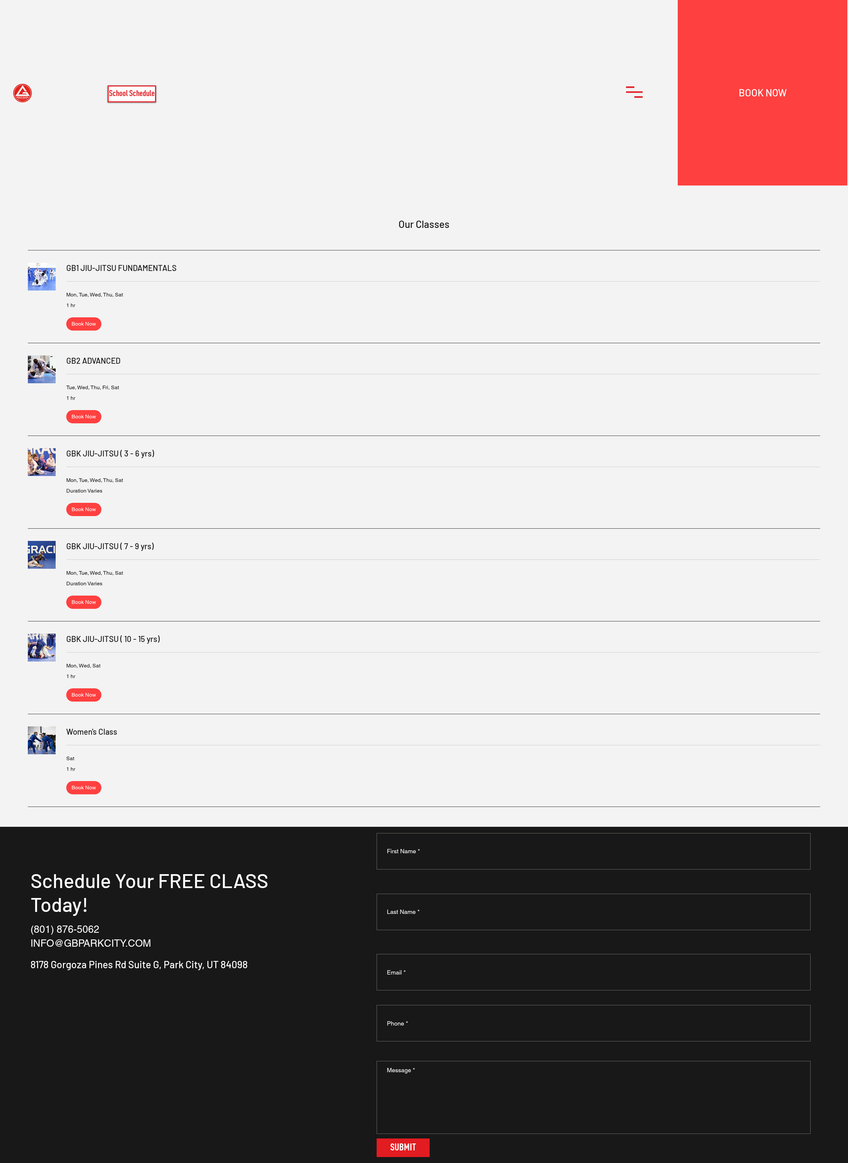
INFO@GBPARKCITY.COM (90, 943)
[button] (634, 92)
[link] (443, 268)
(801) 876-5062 (64, 929)
